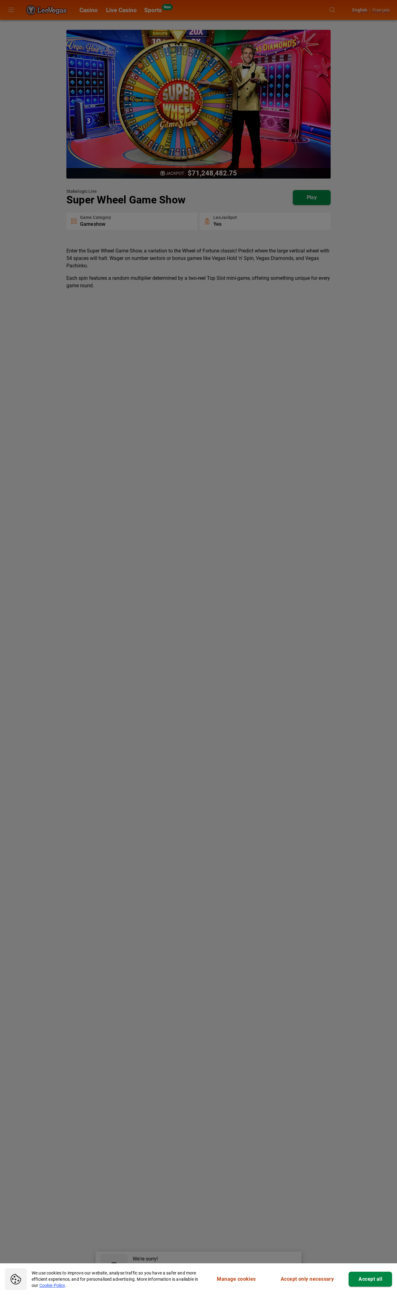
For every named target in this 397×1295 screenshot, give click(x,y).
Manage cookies (236, 1279)
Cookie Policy (52, 1285)
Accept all (370, 1279)
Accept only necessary (307, 1279)
